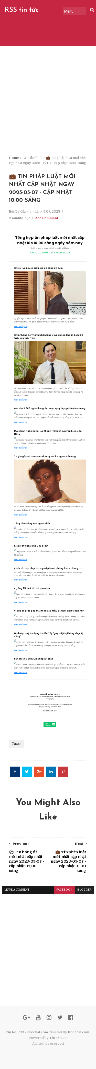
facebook (64, 889)
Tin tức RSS (58, 1038)
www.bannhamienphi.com (41, 252)
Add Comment (46, 218)
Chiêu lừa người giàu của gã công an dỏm (38, 268)
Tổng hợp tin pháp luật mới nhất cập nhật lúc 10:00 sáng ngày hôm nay (49, 240)
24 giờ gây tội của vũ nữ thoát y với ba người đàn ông (45, 456)
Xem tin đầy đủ (20, 326)
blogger (84, 889)
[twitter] (59, 1017)
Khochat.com (78, 1032)
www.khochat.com (62, 252)
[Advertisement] (48, 104)
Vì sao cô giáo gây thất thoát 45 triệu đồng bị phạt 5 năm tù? (49, 610)
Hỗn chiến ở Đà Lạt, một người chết (33, 658)
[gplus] (26, 1017)
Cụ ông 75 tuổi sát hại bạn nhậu (32, 588)
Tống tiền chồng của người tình (32, 523)
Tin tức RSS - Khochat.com (27, 1032)
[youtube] (38, 1017)
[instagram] (49, 1017)
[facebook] (70, 1017)
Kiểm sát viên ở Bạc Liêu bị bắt (31, 546)
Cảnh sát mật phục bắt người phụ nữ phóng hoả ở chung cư (47, 568)
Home (14, 158)
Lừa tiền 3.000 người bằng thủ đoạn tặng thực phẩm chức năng (49, 408)
